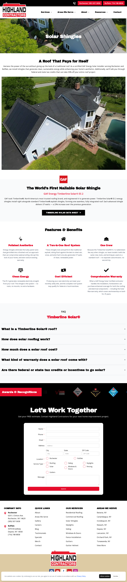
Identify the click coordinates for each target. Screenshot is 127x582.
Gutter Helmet (72, 545)
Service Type (39, 464)
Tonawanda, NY (103, 541)
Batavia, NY (102, 512)
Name (41, 429)
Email (41, 440)
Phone (41, 434)
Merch (37, 541)
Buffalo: (114, 3)
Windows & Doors (73, 533)
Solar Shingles (72, 521)
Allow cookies (105, 576)
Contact (117, 12)
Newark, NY (102, 525)
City (47, 450)
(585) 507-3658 (14, 521)
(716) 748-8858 (14, 534)
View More (101, 545)
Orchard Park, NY (104, 537)
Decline (115, 576)
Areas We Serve (65, 12)
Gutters (69, 541)
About (84, 12)
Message (41, 477)
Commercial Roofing (74, 517)
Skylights (70, 525)
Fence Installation (73, 537)
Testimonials (40, 533)
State (66, 450)
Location (40, 459)
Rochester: (89, 3)
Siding (68, 529)
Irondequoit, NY (103, 521)
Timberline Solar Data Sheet (62, 213)
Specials (38, 537)
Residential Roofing (74, 512)
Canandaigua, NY (104, 517)
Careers (38, 525)
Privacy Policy (81, 576)
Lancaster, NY (103, 533)
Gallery (38, 521)
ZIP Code (85, 450)
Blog (37, 529)
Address (41, 446)
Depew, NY (101, 529)
